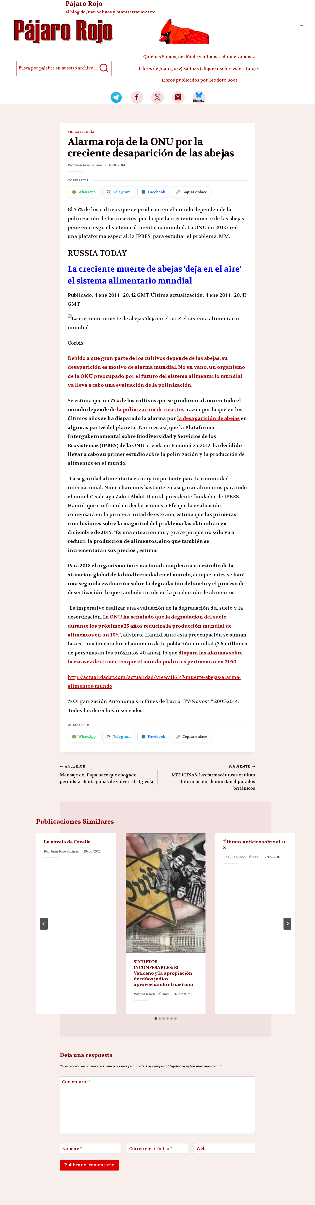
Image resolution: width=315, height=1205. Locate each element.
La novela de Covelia (67, 842)
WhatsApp (84, 192)
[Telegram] (116, 97)
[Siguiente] (287, 924)
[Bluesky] (199, 97)
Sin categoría (81, 132)
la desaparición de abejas (208, 418)
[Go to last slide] (44, 924)
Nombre (72, 1148)
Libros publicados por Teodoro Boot (199, 80)
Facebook (153, 192)
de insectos (150, 409)
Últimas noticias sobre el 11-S (255, 845)
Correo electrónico (150, 1148)
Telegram (119, 192)
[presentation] (166, 893)
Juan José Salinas (89, 165)
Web (200, 1148)
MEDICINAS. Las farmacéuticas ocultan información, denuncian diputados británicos (213, 777)
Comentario (76, 1082)
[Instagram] (178, 97)
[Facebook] (137, 97)
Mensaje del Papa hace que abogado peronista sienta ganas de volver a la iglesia (106, 774)
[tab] (156, 1018)
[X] (157, 97)
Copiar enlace (191, 192)
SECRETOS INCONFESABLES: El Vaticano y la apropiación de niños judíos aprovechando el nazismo (163, 973)
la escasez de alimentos (97, 662)
